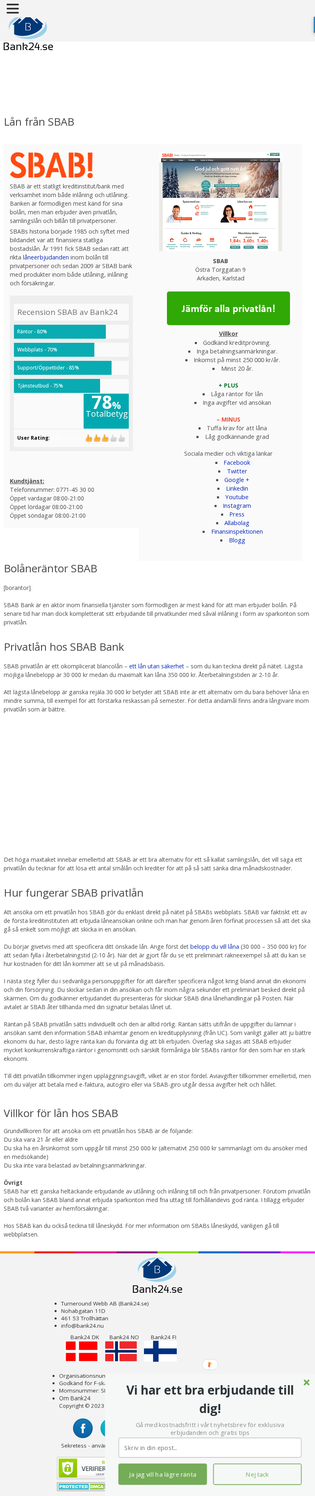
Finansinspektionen (237, 531)
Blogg (237, 540)
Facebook (237, 462)
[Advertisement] (70, 88)
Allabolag (236, 523)
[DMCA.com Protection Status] (82, 1490)
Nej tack (257, 1474)
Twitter (237, 471)
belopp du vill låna (214, 946)
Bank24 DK (85, 1337)
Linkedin (237, 488)
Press (236, 514)
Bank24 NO (124, 1337)
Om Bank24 (74, 1398)
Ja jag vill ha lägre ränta (162, 1474)
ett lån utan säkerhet (156, 666)
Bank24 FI (163, 1337)
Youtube (237, 497)
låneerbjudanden (46, 257)
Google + (236, 479)
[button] (210, 1399)
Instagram (237, 505)
